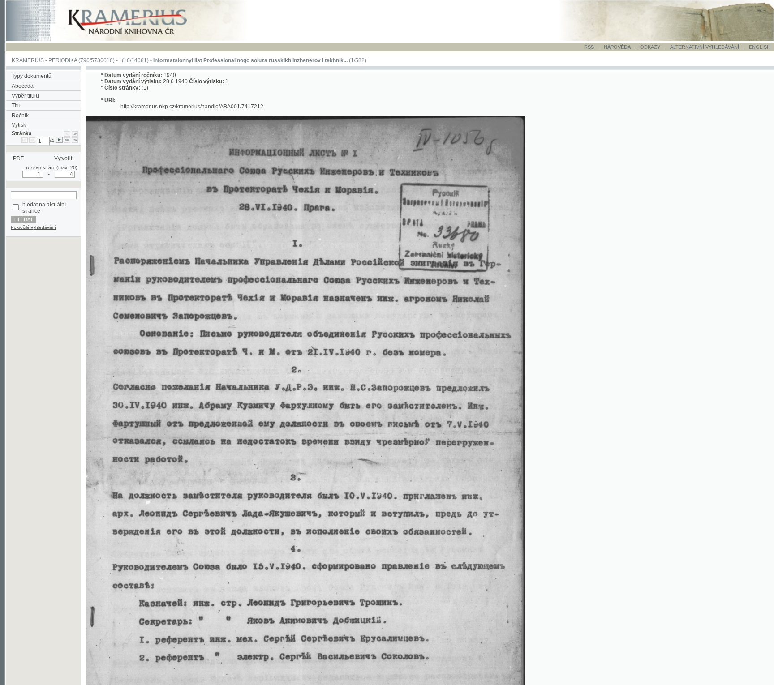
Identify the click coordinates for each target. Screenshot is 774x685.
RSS (589, 47)
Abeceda (23, 86)
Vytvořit (63, 158)
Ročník (20, 115)
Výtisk (19, 125)
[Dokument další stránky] (75, 133)
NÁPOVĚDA (617, 47)
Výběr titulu (25, 96)
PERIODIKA (62, 60)
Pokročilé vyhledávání (33, 227)
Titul (17, 106)
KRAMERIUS (28, 60)
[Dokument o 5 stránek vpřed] (67, 141)
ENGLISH (759, 47)
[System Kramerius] (137, 39)
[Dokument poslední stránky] (75, 141)
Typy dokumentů (32, 76)
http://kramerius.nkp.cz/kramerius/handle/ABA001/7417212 (191, 106)
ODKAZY (650, 47)
